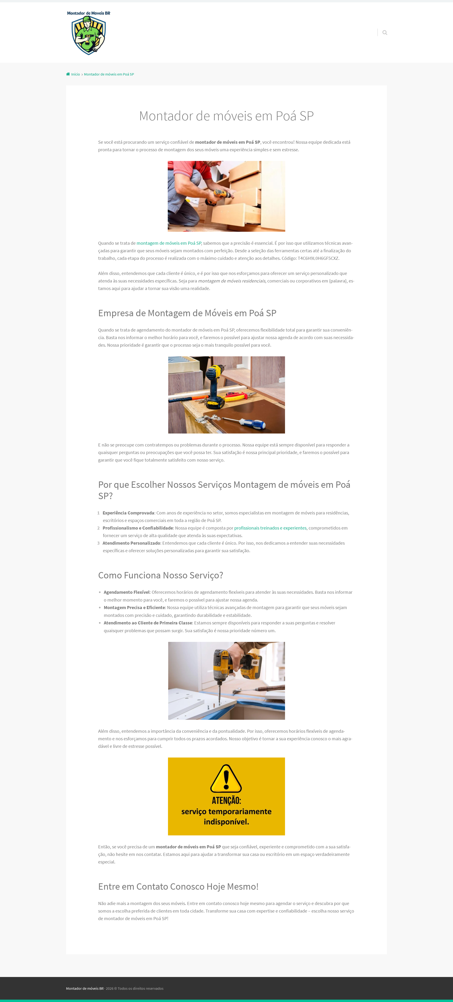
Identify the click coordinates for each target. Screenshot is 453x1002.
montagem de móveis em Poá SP (169, 243)
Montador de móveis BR (85, 988)
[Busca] (380, 26)
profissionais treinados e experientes (270, 528)
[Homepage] (88, 32)
